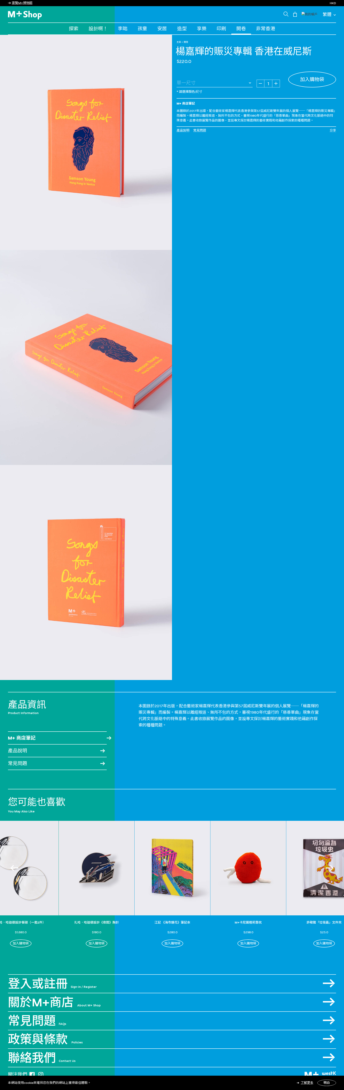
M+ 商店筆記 (21, 738)
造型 (182, 28)
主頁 (179, 42)
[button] (310, 14)
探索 (73, 28)
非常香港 (265, 28)
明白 (326, 1082)
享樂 (201, 28)
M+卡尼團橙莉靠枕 (248, 922)
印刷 (221, 28)
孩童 (142, 28)
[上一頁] (14, 868)
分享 (333, 130)
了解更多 (307, 1082)
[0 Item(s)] (295, 14)
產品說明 (183, 130)
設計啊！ (98, 28)
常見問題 (199, 130)
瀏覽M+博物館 (22, 3)
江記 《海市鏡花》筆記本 (172, 922)
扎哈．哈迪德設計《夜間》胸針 (96, 922)
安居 (162, 28)
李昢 (122, 28)
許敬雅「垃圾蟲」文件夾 (324, 922)
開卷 (241, 28)
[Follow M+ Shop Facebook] (32, 1074)
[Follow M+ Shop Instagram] (40, 1074)
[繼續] (329, 868)
